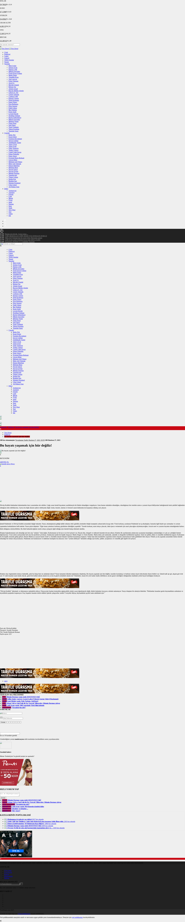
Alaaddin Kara (14, 77)
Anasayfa (3, 427)
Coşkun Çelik (13, 96)
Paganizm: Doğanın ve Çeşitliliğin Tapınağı (20, 242)
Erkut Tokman (13, 81)
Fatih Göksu (13, 108)
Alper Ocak (12, 146)
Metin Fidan (13, 75)
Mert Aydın (12, 66)
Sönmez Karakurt (14, 183)
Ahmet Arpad (13, 89)
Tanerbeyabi (13, 175)
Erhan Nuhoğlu (14, 154)
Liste (10, 196)
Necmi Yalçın (13, 169)
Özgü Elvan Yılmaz (15, 73)
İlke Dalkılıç (13, 110)
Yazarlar (7, 64)
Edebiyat (7, 54)
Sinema (11, 204)
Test (10, 212)
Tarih (10, 208)
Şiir (10, 216)
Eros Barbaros (13, 104)
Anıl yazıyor (13, 79)
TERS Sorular (9, 60)
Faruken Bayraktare (15, 139)
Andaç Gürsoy (14, 150)
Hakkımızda (8, 876)
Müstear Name (14, 121)
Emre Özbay (13, 102)
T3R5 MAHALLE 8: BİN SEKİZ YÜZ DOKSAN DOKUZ (26, 236)
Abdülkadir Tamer (15, 143)
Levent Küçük (13, 114)
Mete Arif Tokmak (15, 164)
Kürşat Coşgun (14, 98)
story (6, 681)
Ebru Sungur (13, 106)
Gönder (3, 722)
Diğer (6, 189)
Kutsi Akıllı (12, 112)
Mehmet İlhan (13, 167)
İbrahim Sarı (13, 181)
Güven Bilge (13, 160)
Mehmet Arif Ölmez (15, 162)
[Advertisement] (92, 484)
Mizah (11, 198)
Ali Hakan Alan (14, 187)
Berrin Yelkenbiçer (15, 118)
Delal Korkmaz (14, 100)
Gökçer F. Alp (13, 93)
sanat (10, 202)
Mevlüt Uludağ (14, 85)
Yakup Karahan (14, 129)
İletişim (6, 878)
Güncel (6, 58)
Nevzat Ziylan (13, 171)
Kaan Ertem (13, 137)
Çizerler (7, 133)
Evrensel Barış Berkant (16, 158)
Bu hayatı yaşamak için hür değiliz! (27, 427)
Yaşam (6, 62)
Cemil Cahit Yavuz (15, 152)
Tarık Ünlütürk (14, 127)
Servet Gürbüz (13, 141)
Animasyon (12, 191)
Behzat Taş (12, 87)
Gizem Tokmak (14, 94)
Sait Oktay (12, 125)
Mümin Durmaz (14, 173)
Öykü (10, 200)
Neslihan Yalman (14, 116)
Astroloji (11, 192)
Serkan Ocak (13, 68)
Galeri (6, 56)
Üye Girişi (7, 870)
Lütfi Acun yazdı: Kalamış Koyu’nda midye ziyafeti (22, 240)
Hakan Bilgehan (14, 166)
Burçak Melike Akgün (16, 91)
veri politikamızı (77, 917)
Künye (6, 874)
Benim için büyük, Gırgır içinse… (16, 234)
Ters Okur (12, 210)
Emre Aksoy (13, 156)
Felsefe (11, 194)
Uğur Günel (13, 185)
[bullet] (16, 722)
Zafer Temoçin (14, 148)
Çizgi (6, 52)
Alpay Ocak (13, 144)
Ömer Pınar (12, 123)
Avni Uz (11, 83)
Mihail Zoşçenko (14, 71)
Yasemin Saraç (14, 131)
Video (11, 214)
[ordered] (14, 722)
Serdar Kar (12, 179)
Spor (10, 206)
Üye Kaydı (8, 872)
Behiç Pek (12, 135)
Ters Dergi (7, 433)
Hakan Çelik (13, 69)
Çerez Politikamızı (24, 914)
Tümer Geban (13, 177)
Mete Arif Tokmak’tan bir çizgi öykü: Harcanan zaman (23, 238)
